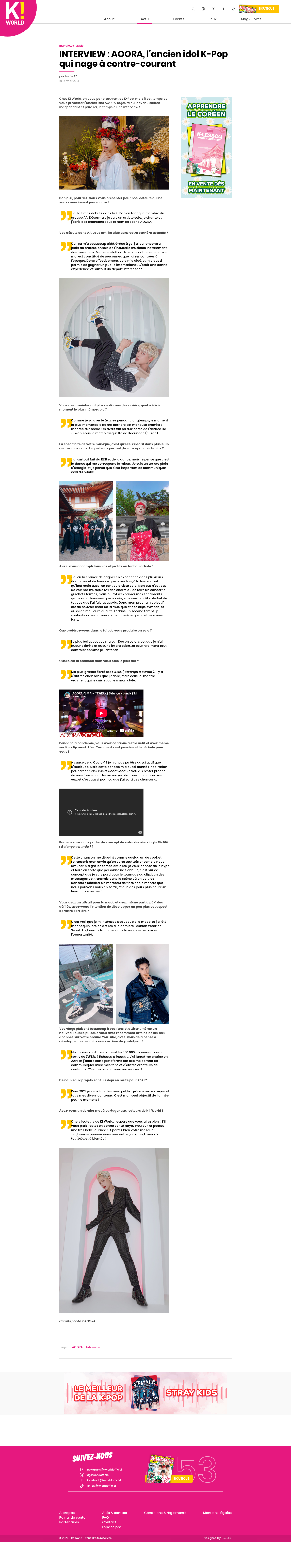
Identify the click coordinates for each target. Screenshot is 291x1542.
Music (79, 45)
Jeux (213, 19)
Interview (93, 1347)
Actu (145, 19)
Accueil (110, 19)
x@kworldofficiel (213, 9)
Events (178, 19)
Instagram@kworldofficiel (203, 9)
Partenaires (69, 1522)
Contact (109, 1522)
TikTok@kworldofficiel (233, 9)
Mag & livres (251, 19)
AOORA (77, 1347)
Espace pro (111, 1527)
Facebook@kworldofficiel (223, 9)
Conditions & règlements (165, 1513)
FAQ (105, 1517)
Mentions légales (217, 1513)
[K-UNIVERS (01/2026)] (145, 1393)
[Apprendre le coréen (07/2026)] (206, 147)
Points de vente (72, 1517)
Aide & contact (114, 1513)
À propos (67, 1513)
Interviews (66, 45)
